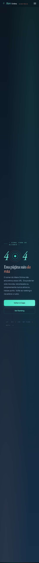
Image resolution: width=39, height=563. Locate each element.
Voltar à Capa (19, 303)
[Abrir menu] (34, 3)
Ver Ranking (19, 310)
